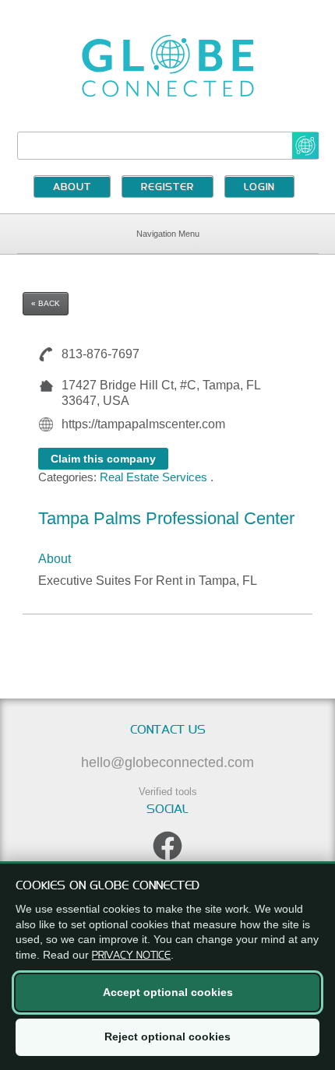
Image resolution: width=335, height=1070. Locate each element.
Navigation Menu (167, 233)
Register (167, 188)
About (72, 188)
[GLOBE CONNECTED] (168, 66)
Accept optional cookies (168, 992)
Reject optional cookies (167, 1036)
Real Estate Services (153, 477)
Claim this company (103, 458)
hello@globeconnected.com (167, 762)
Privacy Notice (131, 955)
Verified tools (168, 791)
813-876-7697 (100, 354)
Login (259, 188)
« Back (45, 303)
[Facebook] (167, 846)
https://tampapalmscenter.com (143, 424)
